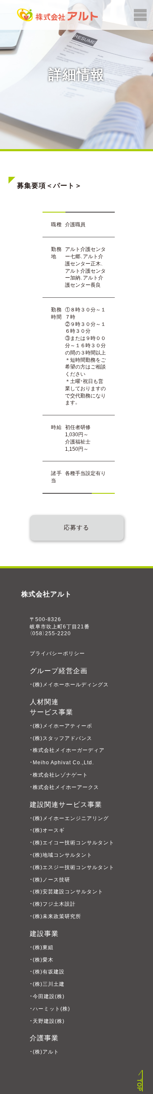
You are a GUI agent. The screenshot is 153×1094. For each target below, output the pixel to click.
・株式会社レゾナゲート (59, 775)
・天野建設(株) (47, 1021)
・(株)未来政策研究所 (55, 916)
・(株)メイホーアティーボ (61, 726)
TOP (139, 1085)
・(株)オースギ (47, 830)
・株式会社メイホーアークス (64, 787)
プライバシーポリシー (57, 653)
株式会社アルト (46, 594)
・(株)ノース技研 (50, 880)
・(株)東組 (42, 947)
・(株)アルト (44, 1052)
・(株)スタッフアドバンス (61, 738)
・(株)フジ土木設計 (53, 904)
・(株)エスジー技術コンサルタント (72, 867)
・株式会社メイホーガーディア (67, 750)
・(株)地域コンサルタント (61, 855)
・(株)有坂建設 (47, 972)
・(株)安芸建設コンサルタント (66, 892)
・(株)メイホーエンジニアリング (69, 818)
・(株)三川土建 (47, 984)
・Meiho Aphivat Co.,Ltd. (62, 763)
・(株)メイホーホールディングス (69, 685)
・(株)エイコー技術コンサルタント (72, 843)
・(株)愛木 (42, 960)
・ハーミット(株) (50, 1009)
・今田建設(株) (47, 996)
